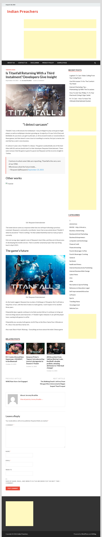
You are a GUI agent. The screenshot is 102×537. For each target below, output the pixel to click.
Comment (10, 425)
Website (9, 469)
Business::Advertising (76, 231)
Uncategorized (74, 305)
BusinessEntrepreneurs (77, 237)
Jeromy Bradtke (27, 80)
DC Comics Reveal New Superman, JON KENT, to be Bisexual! (15, 359)
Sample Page (62, 63)
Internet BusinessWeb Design (79, 271)
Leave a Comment (38, 80)
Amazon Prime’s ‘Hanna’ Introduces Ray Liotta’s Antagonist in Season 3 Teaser (35, 360)
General (72, 258)
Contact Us (22, 63)
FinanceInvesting (75, 247)
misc (71, 278)
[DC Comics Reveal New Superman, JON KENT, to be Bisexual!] (15, 355)
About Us (11, 63)
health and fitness (75, 264)
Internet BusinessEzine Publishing (80, 268)
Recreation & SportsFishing (78, 285)
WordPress (85, 534)
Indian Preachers (22, 11)
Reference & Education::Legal (79, 288)
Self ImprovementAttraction (79, 291)
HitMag (93, 534)
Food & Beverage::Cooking (78, 254)
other (71, 281)
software (72, 295)
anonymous (73, 224)
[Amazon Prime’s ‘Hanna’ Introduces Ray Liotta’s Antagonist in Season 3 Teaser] (35, 355)
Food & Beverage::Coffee (78, 251)
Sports (71, 298)
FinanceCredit (74, 244)
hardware (72, 261)
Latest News (73, 274)
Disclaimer (35, 63)
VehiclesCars (73, 308)
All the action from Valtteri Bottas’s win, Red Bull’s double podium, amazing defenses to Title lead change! (55, 362)
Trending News (10, 69)
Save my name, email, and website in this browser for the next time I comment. (33, 482)
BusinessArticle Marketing (78, 234)
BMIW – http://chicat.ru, (77, 227)
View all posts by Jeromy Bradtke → (31, 399)
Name (8, 451)
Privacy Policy (48, 63)
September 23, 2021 (36, 170)
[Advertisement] (60, 23)
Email (8, 460)
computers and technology (78, 241)
